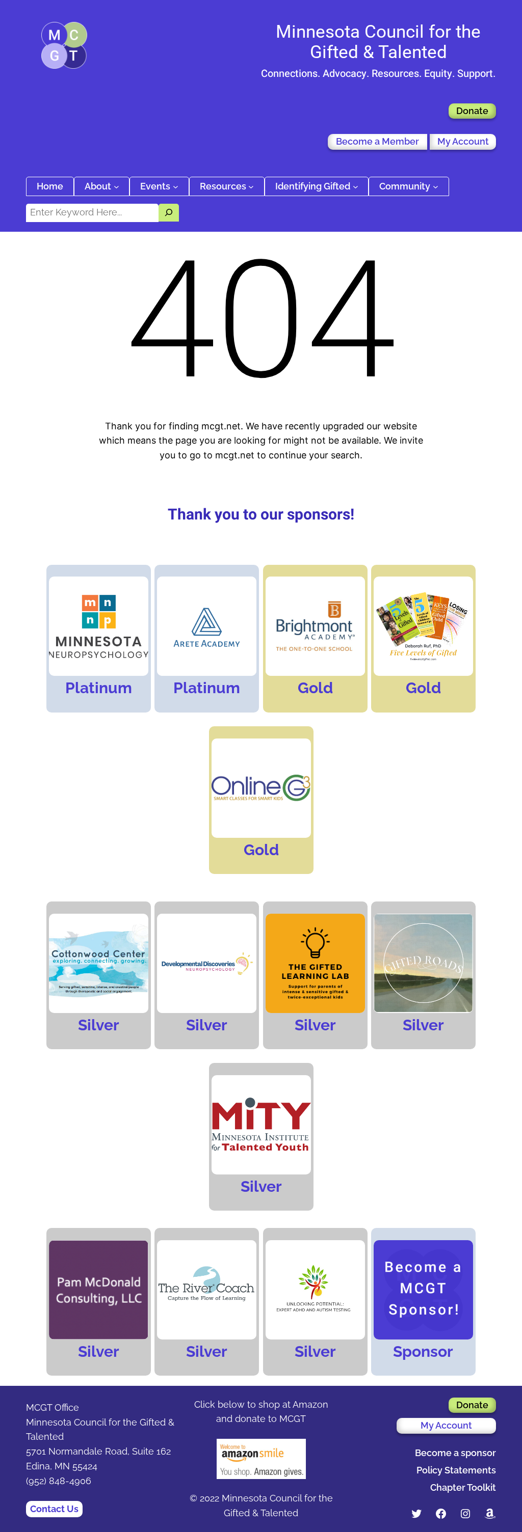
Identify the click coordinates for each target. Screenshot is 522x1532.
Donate (472, 110)
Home (50, 186)
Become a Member (377, 141)
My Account (463, 141)
